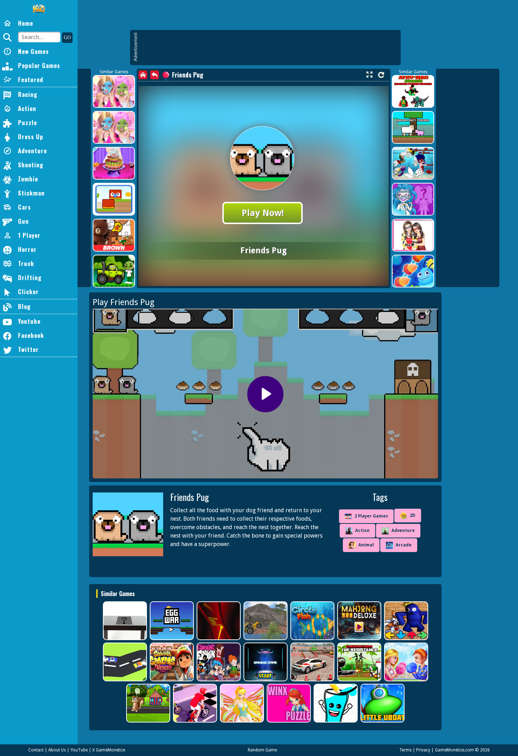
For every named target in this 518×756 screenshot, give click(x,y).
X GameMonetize (108, 750)
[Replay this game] (381, 75)
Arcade (404, 545)
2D (412, 515)
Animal (366, 545)
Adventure (403, 530)
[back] (154, 74)
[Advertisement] (269, 47)
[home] (142, 74)
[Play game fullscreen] (369, 75)
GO (67, 37)
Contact (36, 750)
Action (362, 530)
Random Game (262, 750)
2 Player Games (371, 516)
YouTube (79, 750)
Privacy (423, 750)
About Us (57, 750)
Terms (405, 750)
